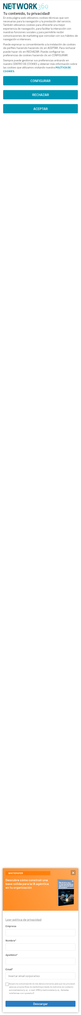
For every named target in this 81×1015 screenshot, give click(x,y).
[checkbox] (6, 984)
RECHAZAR (40, 94)
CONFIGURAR (40, 80)
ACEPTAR (40, 108)
